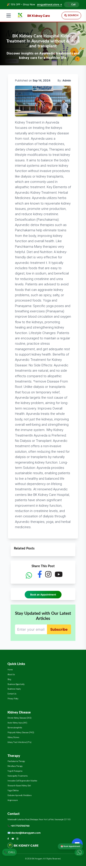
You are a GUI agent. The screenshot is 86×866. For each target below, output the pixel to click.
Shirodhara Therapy (14, 766)
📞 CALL (9, 851)
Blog (9, 679)
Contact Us (11, 694)
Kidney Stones (13, 737)
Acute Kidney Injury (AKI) (17, 723)
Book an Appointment (43, 594)
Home (10, 670)
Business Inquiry (14, 689)
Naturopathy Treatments (17, 776)
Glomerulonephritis (14, 728)
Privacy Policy (12, 699)
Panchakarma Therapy (16, 761)
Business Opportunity (15, 684)
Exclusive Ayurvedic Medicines (19, 795)
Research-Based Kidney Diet (19, 786)
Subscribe (59, 629)
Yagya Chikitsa (13, 790)
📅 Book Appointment (70, 846)
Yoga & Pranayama (14, 771)
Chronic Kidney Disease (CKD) (19, 718)
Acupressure (12, 800)
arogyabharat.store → (49, 4)
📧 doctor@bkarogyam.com (24, 832)
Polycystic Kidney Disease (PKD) (20, 732)
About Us (11, 674)
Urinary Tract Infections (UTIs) (19, 742)
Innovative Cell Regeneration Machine (22, 781)
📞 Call (71, 4)
